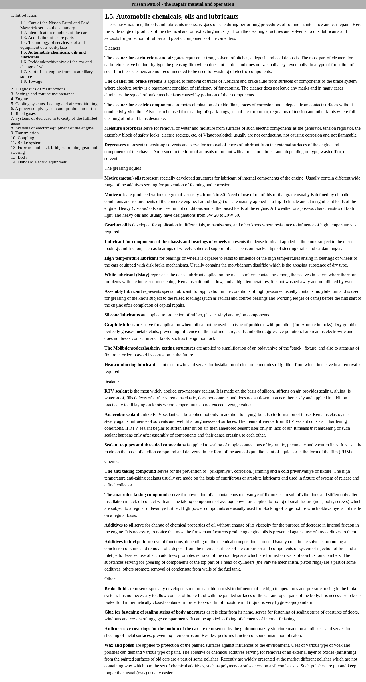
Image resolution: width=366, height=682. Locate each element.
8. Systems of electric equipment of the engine (52, 128)
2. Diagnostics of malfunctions (38, 89)
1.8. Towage (31, 81)
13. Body (19, 157)
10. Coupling (22, 137)
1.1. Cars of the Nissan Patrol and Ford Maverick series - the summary (54, 25)
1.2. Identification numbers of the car (53, 32)
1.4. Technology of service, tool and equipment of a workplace (52, 45)
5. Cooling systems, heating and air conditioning (54, 103)
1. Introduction (24, 15)
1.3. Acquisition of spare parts (47, 37)
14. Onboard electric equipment (39, 162)
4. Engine (19, 98)
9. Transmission (25, 133)
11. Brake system (26, 142)
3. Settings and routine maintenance (43, 94)
